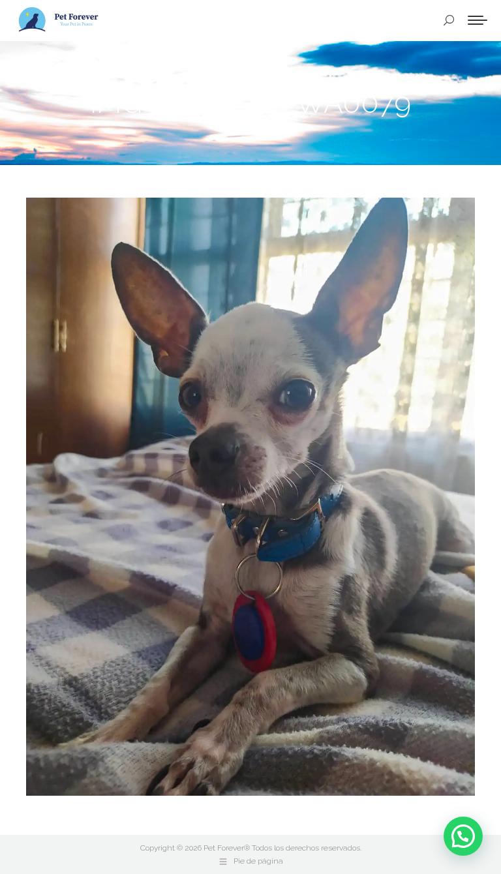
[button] (463, 836)
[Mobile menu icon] (477, 20)
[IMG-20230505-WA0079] (250, 497)
